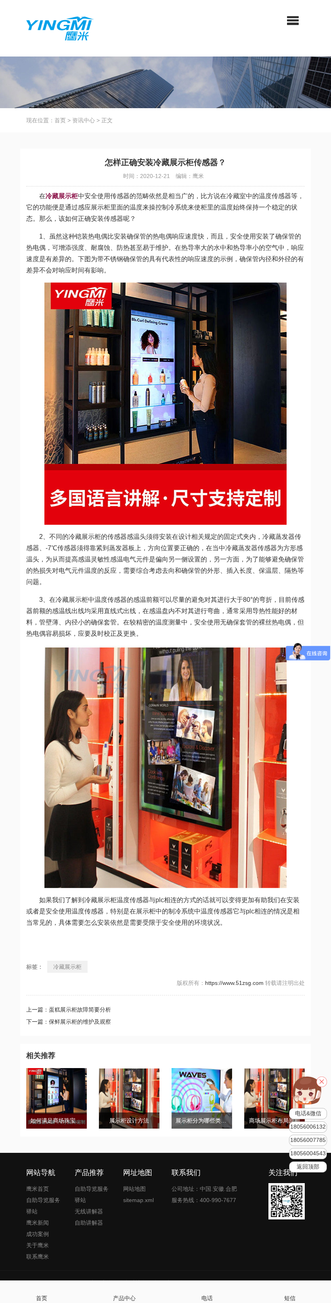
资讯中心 (83, 120)
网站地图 (134, 1189)
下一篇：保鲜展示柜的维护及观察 (68, 1021)
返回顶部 (308, 1167)
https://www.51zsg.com (234, 983)
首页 (60, 120)
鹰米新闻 (37, 1222)
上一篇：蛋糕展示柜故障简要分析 (68, 1009)
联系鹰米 (37, 1256)
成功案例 (37, 1234)
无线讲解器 (89, 1211)
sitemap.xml (138, 1200)
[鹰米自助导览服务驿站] (60, 28)
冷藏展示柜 (67, 967)
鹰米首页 (37, 1189)
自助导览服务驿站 (43, 1206)
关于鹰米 (37, 1245)
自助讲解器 (89, 1222)
